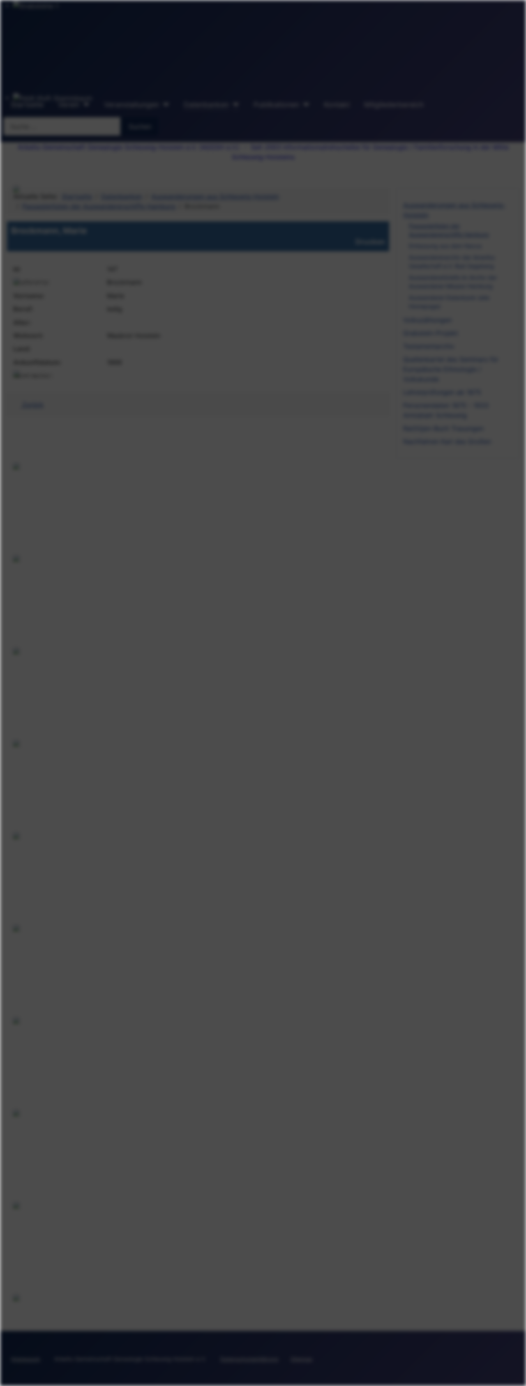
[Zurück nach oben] (515, 1375)
